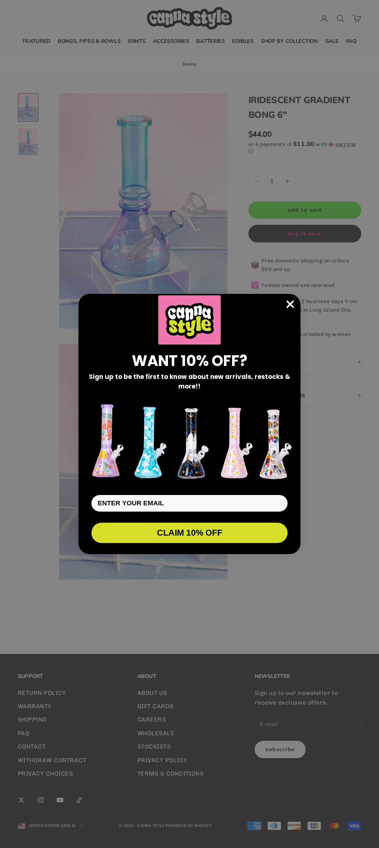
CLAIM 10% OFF (189, 532)
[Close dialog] (290, 304)
